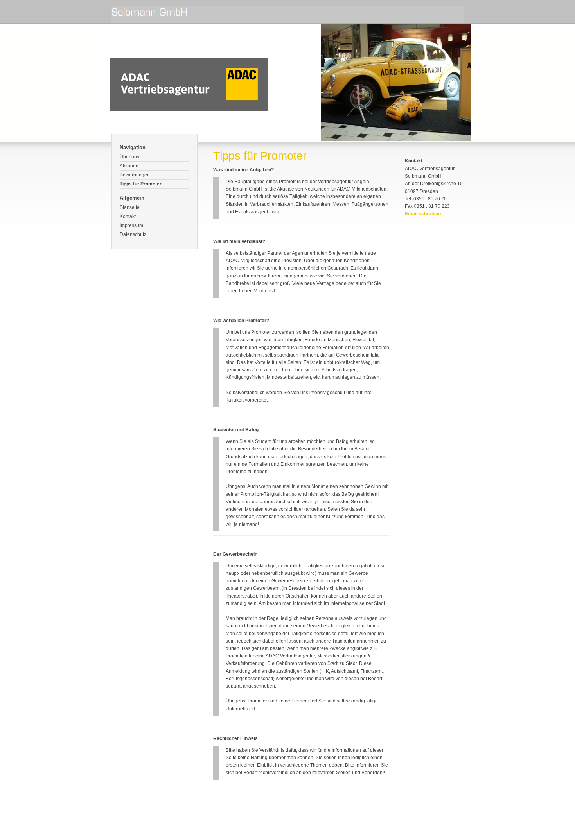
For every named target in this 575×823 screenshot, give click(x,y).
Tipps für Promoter (141, 184)
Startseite (130, 207)
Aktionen (129, 166)
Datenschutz (133, 234)
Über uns (129, 157)
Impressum (131, 225)
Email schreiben (423, 213)
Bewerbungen (135, 175)
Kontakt (128, 216)
